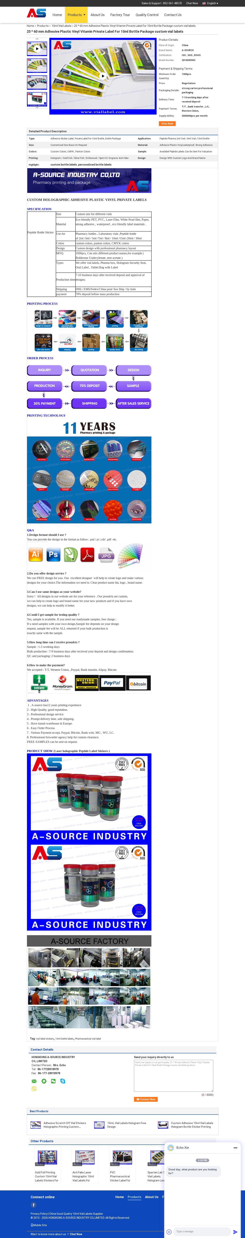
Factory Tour (120, 15)
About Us (98, 15)
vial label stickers (45, 1038)
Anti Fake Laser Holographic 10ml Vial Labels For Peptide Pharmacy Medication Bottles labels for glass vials (85, 1182)
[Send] (235, 1232)
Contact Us (173, 15)
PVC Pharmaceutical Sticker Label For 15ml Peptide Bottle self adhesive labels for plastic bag (122, 1182)
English (211, 3)
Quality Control (147, 15)
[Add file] (169, 1232)
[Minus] (235, 1147)
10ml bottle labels (64, 1038)
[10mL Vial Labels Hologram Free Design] (99, 1124)
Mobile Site (40, 1225)
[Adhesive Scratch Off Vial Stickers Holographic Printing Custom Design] (35, 1124)
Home (57, 15)
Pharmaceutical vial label (88, 1038)
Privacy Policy (39, 1213)
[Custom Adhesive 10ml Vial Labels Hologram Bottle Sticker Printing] (163, 1124)
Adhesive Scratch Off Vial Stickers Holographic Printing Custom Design (65, 1127)
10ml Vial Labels (61, 25)
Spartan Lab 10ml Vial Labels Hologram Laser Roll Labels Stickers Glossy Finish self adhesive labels (160, 1182)
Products (75, 15)
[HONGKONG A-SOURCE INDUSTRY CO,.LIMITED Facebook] (33, 1205)
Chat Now (192, 3)
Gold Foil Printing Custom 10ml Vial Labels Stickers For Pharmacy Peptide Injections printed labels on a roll (46, 1182)
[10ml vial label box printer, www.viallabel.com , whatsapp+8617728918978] (103, 75)
